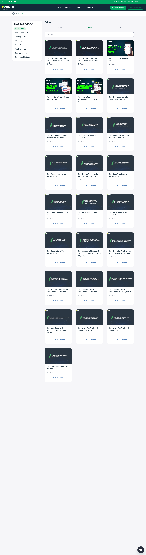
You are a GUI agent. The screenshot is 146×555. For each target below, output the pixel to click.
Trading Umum (20, 49)
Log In (142, 2)
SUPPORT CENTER (120, 2)
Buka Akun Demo (118, 7)
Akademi (60, 28)
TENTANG (90, 7)
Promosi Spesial (21, 53)
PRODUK (56, 7)
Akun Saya (19, 41)
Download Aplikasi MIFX (9, 2)
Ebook (119, 28)
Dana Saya (19, 45)
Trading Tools (20, 37)
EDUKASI (68, 7)
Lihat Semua (20, 29)
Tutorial (89, 28)
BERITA (79, 7)
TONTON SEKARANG (58, 70)
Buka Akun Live (135, 7)
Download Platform (22, 57)
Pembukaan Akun (21, 33)
